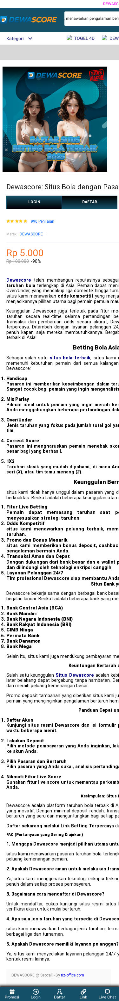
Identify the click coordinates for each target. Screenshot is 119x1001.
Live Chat (107, 997)
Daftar (59, 997)
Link (83, 997)
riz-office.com (72, 975)
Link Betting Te (78, 826)
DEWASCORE (31, 234)
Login (36, 997)
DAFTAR (89, 202)
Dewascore (18, 280)
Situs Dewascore (75, 675)
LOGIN (34, 202)
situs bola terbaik (70, 358)
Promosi (12, 997)
